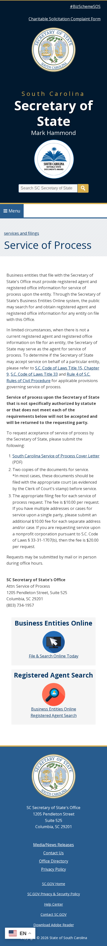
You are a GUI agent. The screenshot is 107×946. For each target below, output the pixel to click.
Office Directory (53, 861)
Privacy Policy (53, 869)
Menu (14, 211)
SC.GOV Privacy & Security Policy (53, 894)
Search (83, 188)
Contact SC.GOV (53, 914)
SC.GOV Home (53, 883)
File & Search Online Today (53, 656)
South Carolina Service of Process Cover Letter (56, 456)
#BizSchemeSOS (85, 6)
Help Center (53, 904)
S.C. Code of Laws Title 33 (34, 374)
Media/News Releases (53, 844)
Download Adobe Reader (53, 924)
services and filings (21, 233)
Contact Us (53, 853)
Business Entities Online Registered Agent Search (54, 712)
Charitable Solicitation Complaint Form (65, 19)
